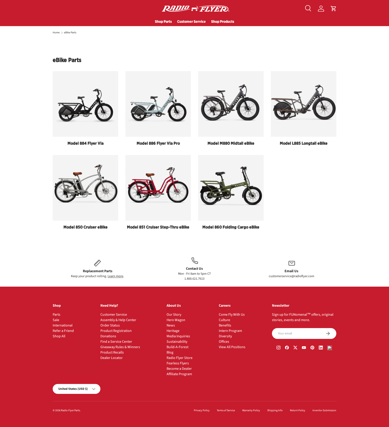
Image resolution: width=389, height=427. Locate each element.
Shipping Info (275, 410)
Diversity (225, 336)
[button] (334, 9)
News (171, 325)
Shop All (59, 336)
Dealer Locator (111, 357)
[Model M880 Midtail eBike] (231, 104)
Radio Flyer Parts (70, 410)
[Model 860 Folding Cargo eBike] (231, 188)
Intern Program (230, 330)
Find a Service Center (116, 341)
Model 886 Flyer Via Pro (158, 143)
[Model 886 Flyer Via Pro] (158, 104)
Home (56, 32)
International (62, 325)
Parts (56, 314)
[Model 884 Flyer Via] (85, 104)
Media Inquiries (178, 336)
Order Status (110, 325)
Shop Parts (163, 21)
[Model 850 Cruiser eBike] (85, 188)
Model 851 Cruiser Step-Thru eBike (158, 227)
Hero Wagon (176, 319)
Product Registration (116, 330)
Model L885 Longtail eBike (304, 143)
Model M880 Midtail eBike (231, 143)
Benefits (225, 325)
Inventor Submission (324, 410)
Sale (56, 319)
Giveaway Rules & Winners (120, 347)
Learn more (115, 276)
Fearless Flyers (178, 363)
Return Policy (297, 410)
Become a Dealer (179, 368)
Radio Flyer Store (179, 357)
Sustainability (177, 341)
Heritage (173, 330)
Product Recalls (112, 352)
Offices (224, 341)
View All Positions (232, 347)
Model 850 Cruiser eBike (85, 227)
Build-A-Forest (177, 347)
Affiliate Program (179, 374)
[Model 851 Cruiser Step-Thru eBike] (158, 188)
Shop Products (222, 21)
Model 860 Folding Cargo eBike (230, 227)
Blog (170, 352)
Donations (108, 336)
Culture (224, 319)
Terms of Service (226, 410)
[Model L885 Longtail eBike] (303, 104)
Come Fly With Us (232, 314)
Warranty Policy (251, 410)
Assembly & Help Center (118, 319)
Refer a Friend (63, 330)
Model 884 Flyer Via (86, 143)
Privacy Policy (202, 410)
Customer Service (191, 21)
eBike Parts (70, 32)
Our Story (174, 314)
